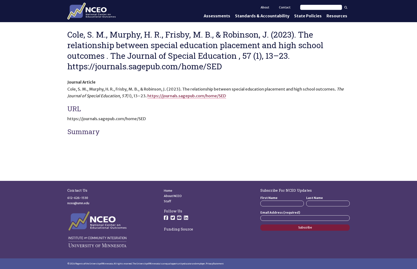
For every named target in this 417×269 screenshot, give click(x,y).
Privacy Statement (215, 263)
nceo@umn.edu (78, 203)
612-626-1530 (77, 198)
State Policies (308, 15)
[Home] (91, 11)
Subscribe (305, 227)
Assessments (217, 15)
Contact (285, 7)
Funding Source (178, 229)
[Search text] (321, 7)
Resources (337, 15)
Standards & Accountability (262, 15)
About (265, 7)
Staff (167, 201)
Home (168, 190)
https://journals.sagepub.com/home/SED (186, 95)
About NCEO (173, 196)
